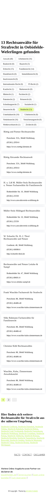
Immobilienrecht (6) (30, 74)
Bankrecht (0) (8, 64)
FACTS (17, 454)
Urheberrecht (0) (31, 114)
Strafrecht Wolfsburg (9, 433)
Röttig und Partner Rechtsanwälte (19, 131)
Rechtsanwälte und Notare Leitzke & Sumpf (21, 265)
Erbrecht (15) (8, 69)
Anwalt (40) (8, 59)
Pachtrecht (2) (24, 94)
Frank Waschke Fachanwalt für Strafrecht (23, 292)
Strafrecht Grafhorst (9, 427)
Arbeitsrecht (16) (25, 59)
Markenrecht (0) (25, 89)
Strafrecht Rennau (32, 436)
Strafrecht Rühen (31, 429)
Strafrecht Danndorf (26, 427)
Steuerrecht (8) (9, 109)
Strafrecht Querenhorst (33, 431)
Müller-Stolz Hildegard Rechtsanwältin (22, 210)
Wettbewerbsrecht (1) (11, 125)
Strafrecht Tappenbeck (26, 438)
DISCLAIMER (39, 454)
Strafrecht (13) (26, 109)
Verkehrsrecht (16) (10, 120)
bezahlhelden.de (8, 474)
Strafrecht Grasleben (27, 433)
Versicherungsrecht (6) (32, 120)
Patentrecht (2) (9, 99)
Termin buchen (24, 474)
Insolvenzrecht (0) (10, 79)
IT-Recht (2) (33, 84)
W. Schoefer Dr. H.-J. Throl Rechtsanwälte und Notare (17, 237)
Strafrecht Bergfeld (8, 438)
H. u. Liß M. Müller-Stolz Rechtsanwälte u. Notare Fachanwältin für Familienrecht (23, 184)
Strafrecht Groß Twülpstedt (12, 431)
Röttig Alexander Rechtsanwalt (18, 157)
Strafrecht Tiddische (15, 436)
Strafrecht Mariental (33, 440)
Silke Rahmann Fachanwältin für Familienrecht (19, 319)
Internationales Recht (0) (13, 84)
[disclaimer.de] (20, 22)
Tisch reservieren (18, 477)
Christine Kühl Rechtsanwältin (18, 346)
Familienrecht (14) (26, 69)
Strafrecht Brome (22, 443)
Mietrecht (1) (8, 94)
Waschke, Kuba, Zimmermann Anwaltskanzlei (18, 372)
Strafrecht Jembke (17, 440)
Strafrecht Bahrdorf (15, 429)
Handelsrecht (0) (9, 74)
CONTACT (27, 454)
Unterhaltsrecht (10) (11, 114)
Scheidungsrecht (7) (11, 104)
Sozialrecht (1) (30, 104)
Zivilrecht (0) (31, 125)
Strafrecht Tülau (7, 443)
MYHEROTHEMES (32, 491)
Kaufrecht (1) (8, 89)
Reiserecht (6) (25, 99)
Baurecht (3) (25, 64)
